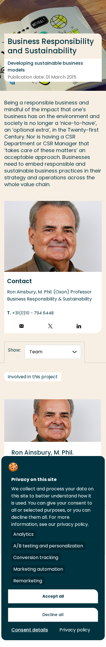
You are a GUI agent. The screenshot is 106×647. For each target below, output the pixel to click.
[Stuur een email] (21, 326)
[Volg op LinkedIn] (79, 326)
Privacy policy (74, 630)
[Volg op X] (50, 326)
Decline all (53, 614)
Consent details (29, 630)
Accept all (53, 596)
